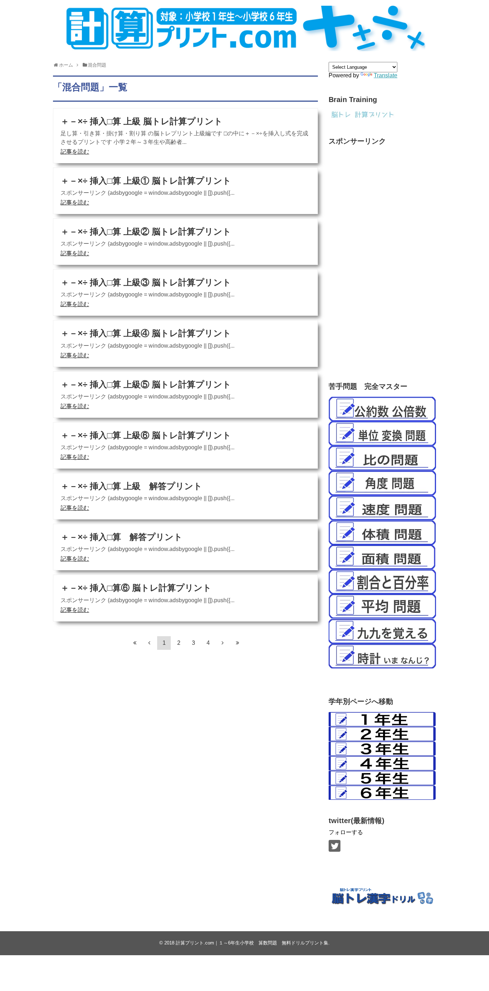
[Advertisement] (382, 256)
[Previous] (149, 642)
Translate (385, 75)
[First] (134, 642)
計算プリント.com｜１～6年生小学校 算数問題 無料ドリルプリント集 (252, 943)
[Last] (237, 642)
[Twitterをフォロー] (334, 846)
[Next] (222, 642)
